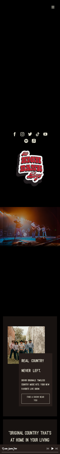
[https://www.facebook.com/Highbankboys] (15, 134)
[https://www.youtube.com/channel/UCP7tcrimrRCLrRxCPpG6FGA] (45, 134)
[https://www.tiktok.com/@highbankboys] (38, 134)
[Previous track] (47, 448)
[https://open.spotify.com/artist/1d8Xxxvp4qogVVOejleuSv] (26, 141)
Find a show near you (35, 399)
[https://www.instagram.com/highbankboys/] (22, 134)
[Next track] (56, 448)
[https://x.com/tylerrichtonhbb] (30, 134)
